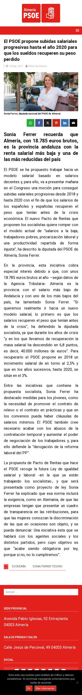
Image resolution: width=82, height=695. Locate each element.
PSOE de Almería (37, 66)
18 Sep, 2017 (16, 66)
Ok (28, 688)
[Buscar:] (41, 591)
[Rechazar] (77, 682)
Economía (19, 566)
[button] (76, 30)
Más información (45, 688)
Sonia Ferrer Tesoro (48, 566)
